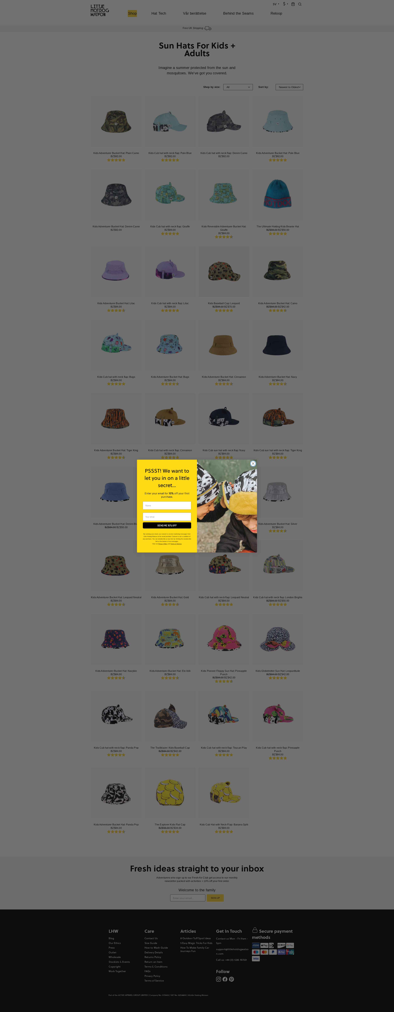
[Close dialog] (253, 463)
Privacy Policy (162, 544)
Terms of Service (176, 544)
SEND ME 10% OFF (167, 525)
